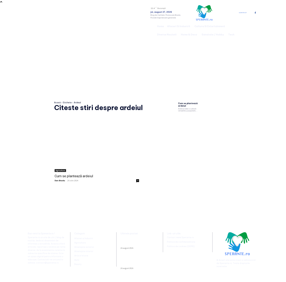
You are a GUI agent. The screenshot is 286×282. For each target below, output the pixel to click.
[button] (254, 30)
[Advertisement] (143, 63)
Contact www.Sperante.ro (180, 237)
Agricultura (60, 170)
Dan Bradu (60, 180)
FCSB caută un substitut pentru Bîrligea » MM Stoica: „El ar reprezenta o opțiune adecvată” (136, 242)
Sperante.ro (226, 263)
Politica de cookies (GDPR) (181, 246)
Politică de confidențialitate (181, 242)
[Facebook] (255, 13)
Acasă (57, 102)
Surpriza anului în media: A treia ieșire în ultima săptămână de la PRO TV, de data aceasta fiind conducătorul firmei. (138, 261)
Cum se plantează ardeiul (188, 104)
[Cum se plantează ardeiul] (97, 151)
